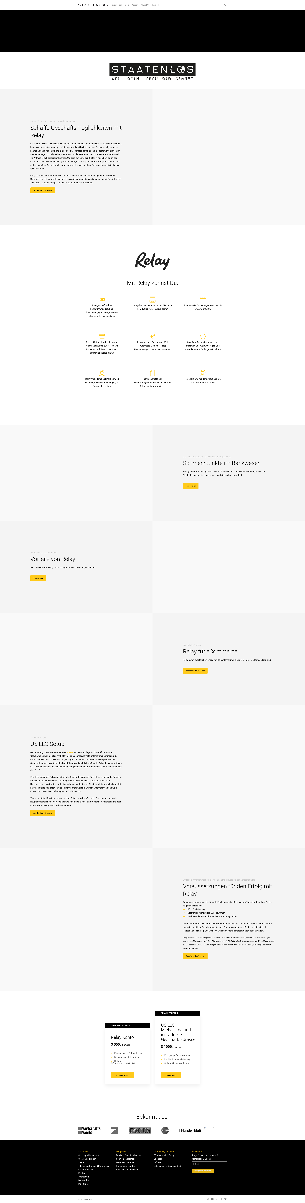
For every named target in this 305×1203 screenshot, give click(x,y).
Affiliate (157, 1162)
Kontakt (82, 1173)
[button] (42, 190)
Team (81, 1162)
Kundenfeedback (86, 1169)
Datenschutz (84, 1180)
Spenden (158, 1159)
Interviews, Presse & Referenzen (93, 1166)
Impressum (83, 1176)
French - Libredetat (125, 1162)
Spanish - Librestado (125, 1159)
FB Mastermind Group (164, 1155)
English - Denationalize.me (128, 1155)
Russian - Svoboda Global (128, 1169)
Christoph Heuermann (88, 1155)
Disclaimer (83, 1184)
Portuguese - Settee (125, 1166)
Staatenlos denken (87, 1159)
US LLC (70, 752)
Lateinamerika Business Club (167, 1166)
